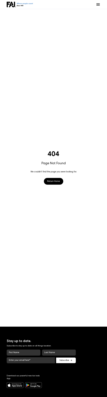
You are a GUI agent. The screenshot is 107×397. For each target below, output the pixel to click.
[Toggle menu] (98, 4)
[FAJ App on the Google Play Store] (31, 385)
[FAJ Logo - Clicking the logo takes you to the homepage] (20, 4)
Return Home (53, 181)
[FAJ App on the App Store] (13, 385)
